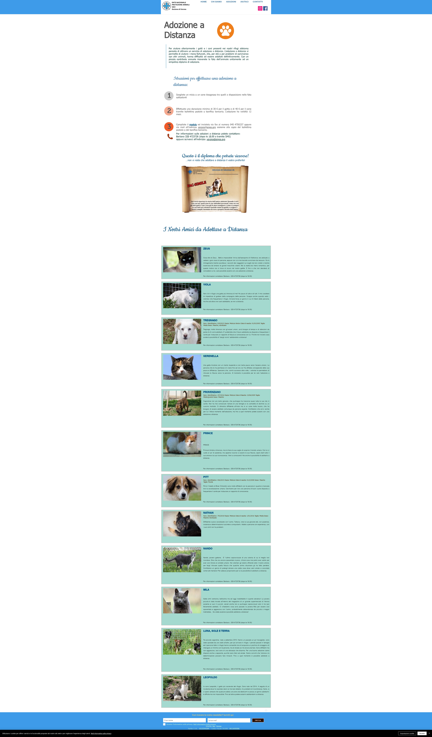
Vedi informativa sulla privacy (101, 733)
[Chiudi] (429, 733)
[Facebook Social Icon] (265, 8)
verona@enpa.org (207, 127)
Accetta (422, 733)
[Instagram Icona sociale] (260, 8)
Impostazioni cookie (407, 733)
